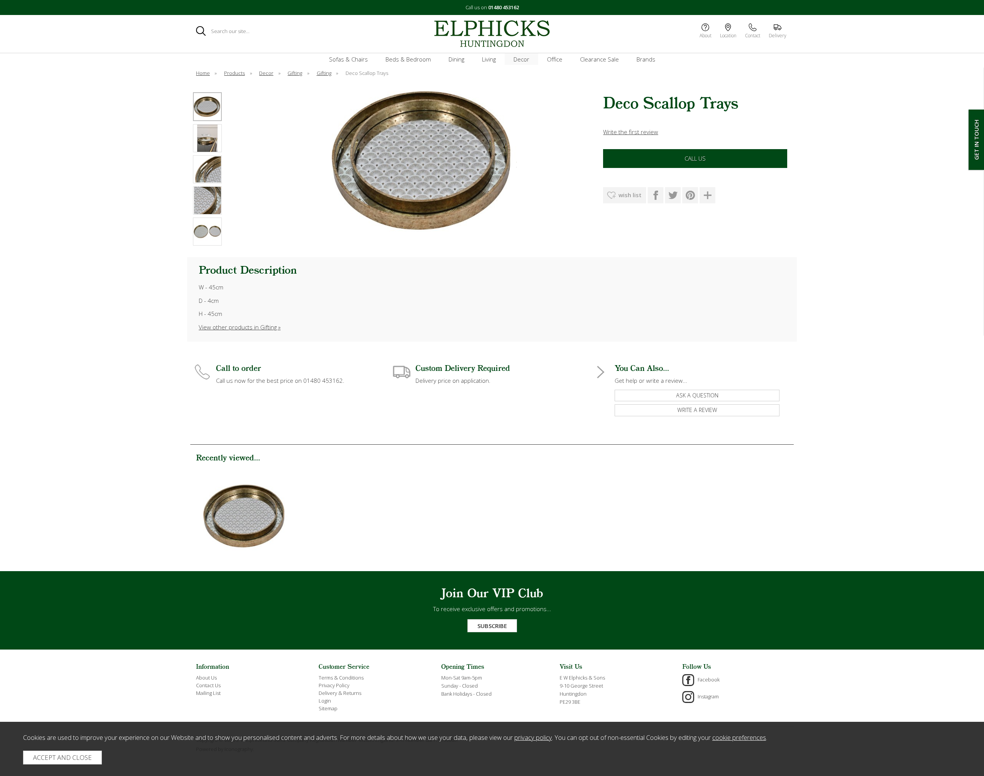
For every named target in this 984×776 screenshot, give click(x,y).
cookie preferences (739, 737)
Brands (646, 59)
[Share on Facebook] (655, 195)
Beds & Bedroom (408, 59)
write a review (697, 410)
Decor (521, 59)
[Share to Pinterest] (690, 195)
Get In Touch (976, 140)
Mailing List (208, 693)
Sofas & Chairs (348, 59)
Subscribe (492, 626)
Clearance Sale (599, 59)
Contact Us (208, 685)
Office (554, 59)
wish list (630, 195)
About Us (206, 677)
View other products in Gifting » (240, 327)
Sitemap (328, 708)
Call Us (695, 158)
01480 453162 (503, 7)
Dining (456, 59)
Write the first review (630, 132)
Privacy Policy (334, 685)
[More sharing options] (707, 195)
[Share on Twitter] (673, 195)
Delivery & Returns (340, 693)
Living (489, 59)
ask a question (697, 395)
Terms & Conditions (341, 677)
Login (325, 700)
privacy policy (533, 737)
